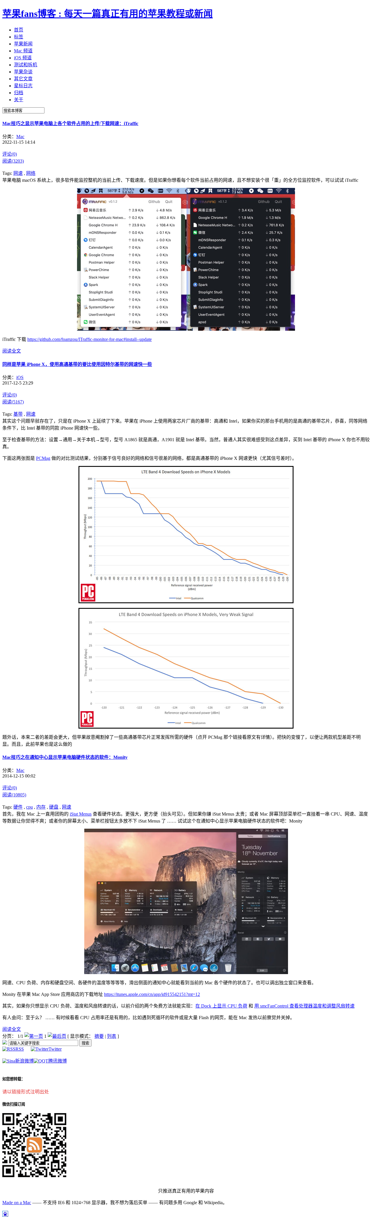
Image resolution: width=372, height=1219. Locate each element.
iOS (20, 377)
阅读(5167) (13, 401)
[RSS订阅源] (4, 1042)
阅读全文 (11, 350)
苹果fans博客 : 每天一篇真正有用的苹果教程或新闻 (107, 13)
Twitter (55, 1049)
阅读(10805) (14, 794)
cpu (29, 807)
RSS (19, 1049)
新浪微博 (24, 1060)
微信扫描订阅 (13, 1104)
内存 (41, 807)
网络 (30, 173)
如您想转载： (13, 1079)
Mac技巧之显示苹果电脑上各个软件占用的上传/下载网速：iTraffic (70, 123)
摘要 (99, 1036)
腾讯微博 (57, 1060)
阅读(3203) (13, 161)
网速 (18, 173)
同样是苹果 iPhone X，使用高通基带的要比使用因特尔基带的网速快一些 (77, 364)
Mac (20, 136)
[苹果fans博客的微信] (34, 1175)
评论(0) (9, 154)
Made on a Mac (16, 1202)
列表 (111, 1036)
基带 (18, 414)
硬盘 (53, 807)
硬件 (18, 807)
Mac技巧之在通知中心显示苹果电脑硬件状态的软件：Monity (65, 757)
